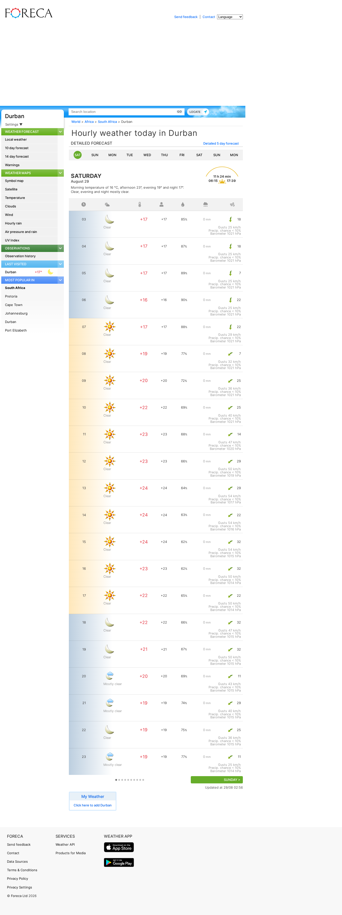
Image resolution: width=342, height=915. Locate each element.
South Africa (15, 288)
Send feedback (186, 17)
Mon (112, 155)
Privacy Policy (17, 878)
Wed (147, 155)
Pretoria (11, 296)
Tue (129, 155)
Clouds (10, 206)
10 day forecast (17, 148)
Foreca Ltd (19, 896)
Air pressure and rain (21, 232)
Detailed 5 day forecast (221, 143)
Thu (164, 155)
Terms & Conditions (22, 870)
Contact (209, 17)
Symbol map (14, 181)
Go (179, 111)
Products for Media (71, 853)
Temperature (15, 198)
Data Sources (17, 861)
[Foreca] (28, 18)
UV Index (12, 240)
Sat (78, 155)
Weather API (65, 844)
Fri (182, 155)
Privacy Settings (19, 887)
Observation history (20, 256)
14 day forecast (17, 156)
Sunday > (232, 779)
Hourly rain (13, 223)
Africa (89, 122)
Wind (9, 215)
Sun (94, 155)
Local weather (16, 139)
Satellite (11, 189)
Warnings (12, 165)
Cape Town (14, 305)
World (75, 122)
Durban (14, 116)
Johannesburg (16, 313)
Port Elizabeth (16, 330)
